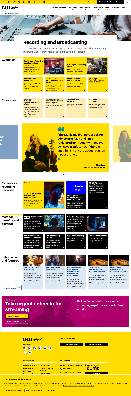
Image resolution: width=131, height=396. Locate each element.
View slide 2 (65, 174)
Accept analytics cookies (13, 390)
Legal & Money (72, 8)
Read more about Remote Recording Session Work (98, 84)
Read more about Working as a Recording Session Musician (44, 66)
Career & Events (98, 8)
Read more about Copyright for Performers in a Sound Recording (55, 84)
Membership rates (72, 344)
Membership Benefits (105, 2)
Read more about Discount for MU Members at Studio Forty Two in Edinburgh (98, 272)
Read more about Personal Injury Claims (98, 241)
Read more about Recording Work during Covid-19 (76, 84)
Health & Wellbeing (85, 8)
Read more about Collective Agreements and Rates (33, 108)
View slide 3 (67, 174)
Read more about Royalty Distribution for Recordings (44, 223)
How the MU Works (46, 373)
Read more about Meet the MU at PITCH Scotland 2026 (55, 272)
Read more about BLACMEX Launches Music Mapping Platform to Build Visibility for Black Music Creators (76, 272)
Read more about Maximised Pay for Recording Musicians (33, 241)
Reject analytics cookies (34, 390)
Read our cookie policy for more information (78, 386)
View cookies (51, 390)
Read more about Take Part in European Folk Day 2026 (33, 272)
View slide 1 (63, 174)
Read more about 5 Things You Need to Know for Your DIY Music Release (44, 195)
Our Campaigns (45, 365)
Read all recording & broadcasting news (10, 287)
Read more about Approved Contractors (98, 108)
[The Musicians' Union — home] (10, 7)
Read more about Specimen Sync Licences (76, 108)
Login (127, 2)
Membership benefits (96, 344)
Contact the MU (28, 374)
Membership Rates (29, 368)
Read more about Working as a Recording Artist (87, 66)
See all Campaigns (13, 321)
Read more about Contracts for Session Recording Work (55, 108)
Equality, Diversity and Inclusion (47, 369)
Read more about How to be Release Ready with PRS (76, 195)
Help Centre (27, 371)
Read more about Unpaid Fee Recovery (76, 241)
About (107, 8)
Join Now (119, 2)
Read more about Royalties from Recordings (33, 84)
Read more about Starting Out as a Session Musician (98, 195)
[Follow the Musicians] (9, 2)
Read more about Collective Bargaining (87, 223)
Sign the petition (13, 316)
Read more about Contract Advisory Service (55, 241)
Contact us (91, 2)
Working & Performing (59, 8)
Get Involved (115, 8)
